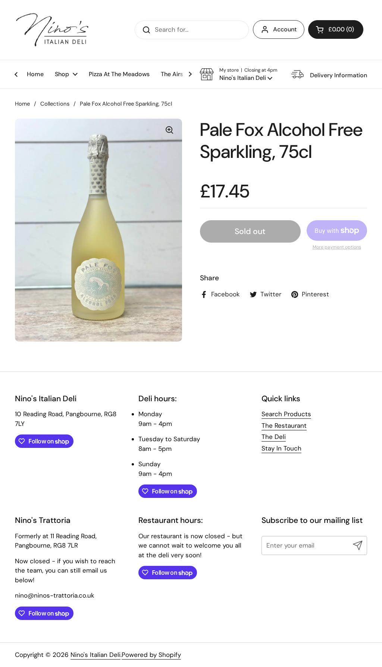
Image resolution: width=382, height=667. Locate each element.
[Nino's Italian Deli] (52, 30)
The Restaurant (284, 425)
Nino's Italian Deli (95, 655)
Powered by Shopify (151, 655)
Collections (54, 103)
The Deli (274, 437)
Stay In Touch (281, 448)
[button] (335, 29)
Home (22, 103)
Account (285, 29)
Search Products (286, 414)
